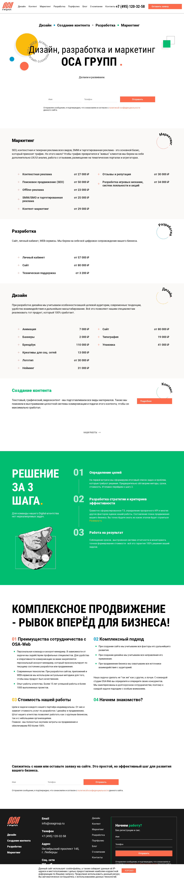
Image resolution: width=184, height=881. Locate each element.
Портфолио (74, 6)
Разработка (59, 6)
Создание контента (73, 25)
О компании (96, 6)
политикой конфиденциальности (124, 108)
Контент (33, 6)
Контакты (110, 6)
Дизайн (22, 6)
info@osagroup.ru (53, 823)
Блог (85, 6)
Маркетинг (45, 6)
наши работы (90, 432)
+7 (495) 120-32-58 (130, 6)
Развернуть (95, 520)
